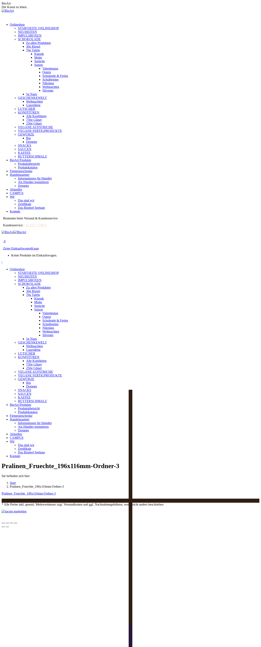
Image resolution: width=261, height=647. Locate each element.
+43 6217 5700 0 (35, 225)
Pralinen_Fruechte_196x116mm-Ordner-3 (29, 493)
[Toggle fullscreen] (11, 523)
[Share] (7, 523)
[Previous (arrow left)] (3, 526)
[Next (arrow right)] (7, 526)
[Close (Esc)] (3, 523)
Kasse (35, 248)
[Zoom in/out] (15, 523)
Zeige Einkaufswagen (17, 248)
